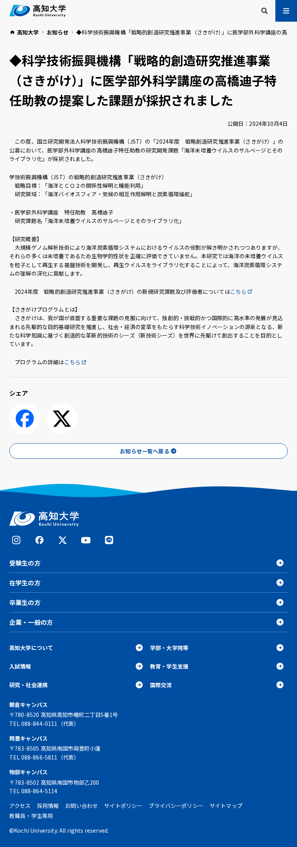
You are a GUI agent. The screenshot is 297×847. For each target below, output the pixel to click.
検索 (264, 11)
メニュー (286, 11)
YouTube (86, 540)
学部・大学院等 (169, 648)
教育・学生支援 (169, 666)
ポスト (61, 418)
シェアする (24, 418)
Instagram (16, 540)
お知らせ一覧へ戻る (144, 451)
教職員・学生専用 (31, 816)
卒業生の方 (25, 602)
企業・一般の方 (31, 622)
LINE (109, 540)
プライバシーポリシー (175, 805)
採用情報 (48, 805)
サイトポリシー (123, 805)
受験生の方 (25, 563)
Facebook (39, 540)
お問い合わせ (81, 805)
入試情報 (20, 666)
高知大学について (31, 648)
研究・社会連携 (28, 685)
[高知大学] (37, 11)
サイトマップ (226, 805)
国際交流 (161, 685)
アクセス (20, 805)
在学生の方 (25, 582)
